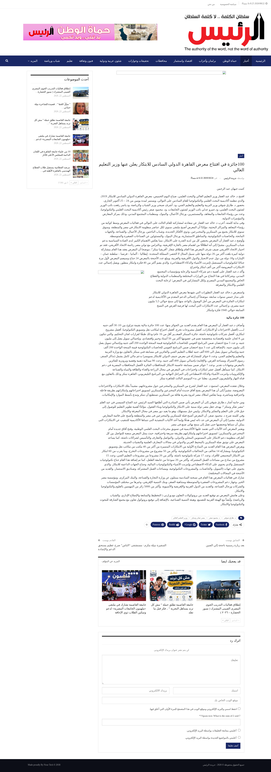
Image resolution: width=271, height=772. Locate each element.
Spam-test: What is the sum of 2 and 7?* (219, 715)
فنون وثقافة (86, 60)
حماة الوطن (230, 60)
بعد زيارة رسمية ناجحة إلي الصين (225, 545)
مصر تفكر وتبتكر (198, 518)
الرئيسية (260, 60)
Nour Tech (48, 765)
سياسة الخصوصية (228, 4)
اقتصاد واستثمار (183, 60)
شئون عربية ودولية (110, 60)
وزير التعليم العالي (180, 518)
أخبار (246, 60)
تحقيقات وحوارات (138, 60)
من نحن (211, 4)
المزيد (33, 60)
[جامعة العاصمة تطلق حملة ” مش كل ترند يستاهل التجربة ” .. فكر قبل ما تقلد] (171, 585)
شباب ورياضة (52, 60)
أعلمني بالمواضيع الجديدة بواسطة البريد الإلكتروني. (211, 737)
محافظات (161, 60)
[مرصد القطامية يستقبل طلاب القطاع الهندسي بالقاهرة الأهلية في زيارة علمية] (81, 172)
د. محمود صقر (214, 518)
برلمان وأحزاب (207, 60)
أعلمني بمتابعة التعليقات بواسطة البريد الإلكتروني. (212, 730)
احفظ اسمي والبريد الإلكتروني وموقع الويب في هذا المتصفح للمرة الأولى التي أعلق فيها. (193, 709)
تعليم (69, 60)
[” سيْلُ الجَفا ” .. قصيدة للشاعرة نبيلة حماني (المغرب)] (81, 108)
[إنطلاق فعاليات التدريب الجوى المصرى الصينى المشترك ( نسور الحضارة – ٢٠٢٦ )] (218, 585)
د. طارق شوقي (230, 518)
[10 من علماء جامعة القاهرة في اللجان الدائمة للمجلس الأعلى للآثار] (81, 156)
